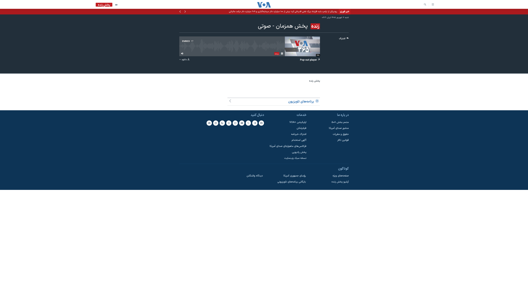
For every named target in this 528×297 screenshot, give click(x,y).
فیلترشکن (301, 128)
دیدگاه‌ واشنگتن (255, 176)
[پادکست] (215, 123)
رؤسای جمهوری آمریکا (294, 176)
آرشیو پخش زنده (340, 182)
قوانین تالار (343, 140)
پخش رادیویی (299, 152)
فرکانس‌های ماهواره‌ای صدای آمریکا (288, 146)
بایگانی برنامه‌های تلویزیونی (291, 182)
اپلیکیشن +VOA (297, 122)
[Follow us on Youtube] (241, 123)
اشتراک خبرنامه (298, 134)
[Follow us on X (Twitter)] (248, 123)
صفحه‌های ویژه (341, 176)
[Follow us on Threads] (228, 123)
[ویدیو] (116, 5)
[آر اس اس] (222, 123)
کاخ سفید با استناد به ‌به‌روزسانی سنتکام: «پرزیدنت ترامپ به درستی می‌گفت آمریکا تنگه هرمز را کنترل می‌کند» (288, 11)
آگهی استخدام (299, 140)
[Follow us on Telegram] (254, 123)
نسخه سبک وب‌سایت (295, 158)
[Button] (344, 39)
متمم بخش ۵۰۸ (340, 122)
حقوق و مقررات (341, 134)
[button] (185, 12)
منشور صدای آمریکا (339, 128)
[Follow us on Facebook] (261, 123)
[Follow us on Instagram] (235, 123)
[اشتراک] (209, 123)
